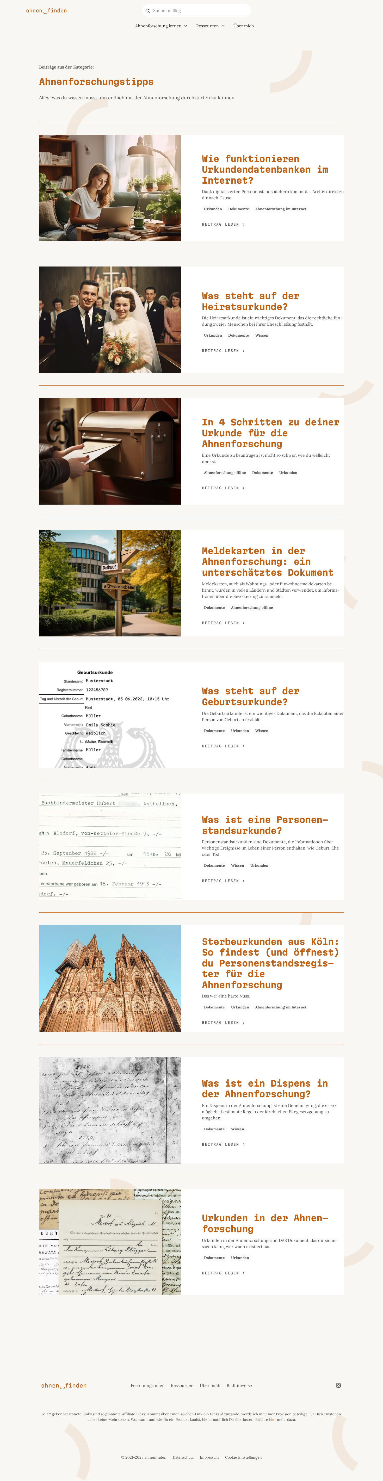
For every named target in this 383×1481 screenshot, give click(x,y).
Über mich (243, 25)
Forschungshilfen (148, 1385)
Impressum (209, 1457)
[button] (161, 26)
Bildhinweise (239, 1385)
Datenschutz (183, 1457)
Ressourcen (182, 1385)
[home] (80, 10)
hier (272, 1419)
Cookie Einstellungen (243, 1457)
